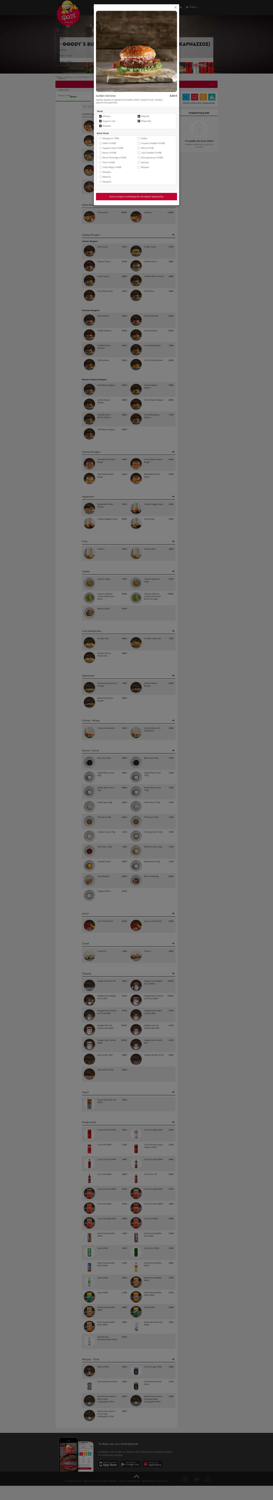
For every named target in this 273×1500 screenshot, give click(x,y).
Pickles (144, 138)
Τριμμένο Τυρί (109, 121)
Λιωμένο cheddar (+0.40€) (153, 143)
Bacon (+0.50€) (109, 152)
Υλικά (100, 111)
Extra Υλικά (103, 133)
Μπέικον (106, 116)
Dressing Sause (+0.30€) (152, 157)
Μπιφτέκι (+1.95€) (111, 138)
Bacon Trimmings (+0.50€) (114, 157)
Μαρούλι (145, 116)
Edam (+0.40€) (109, 143)
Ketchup (145, 162)
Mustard (145, 167)
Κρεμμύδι (107, 181)
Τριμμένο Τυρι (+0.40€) (113, 148)
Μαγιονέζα (146, 121)
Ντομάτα (107, 125)
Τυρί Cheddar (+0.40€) (151, 152)
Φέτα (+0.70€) (147, 148)
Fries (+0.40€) (109, 162)
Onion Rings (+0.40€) (112, 167)
